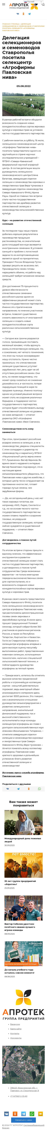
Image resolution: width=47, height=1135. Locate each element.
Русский (30, 2)
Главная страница (10, 24)
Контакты (14, 1033)
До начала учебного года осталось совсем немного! (19, 971)
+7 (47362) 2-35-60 (18, 1096)
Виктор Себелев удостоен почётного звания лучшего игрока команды (19, 927)
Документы (15, 1038)
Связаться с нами (23, 1120)
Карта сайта (15, 1029)
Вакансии (15, 1024)
